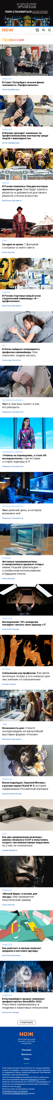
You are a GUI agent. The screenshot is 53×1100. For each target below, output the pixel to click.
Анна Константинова (11, 955)
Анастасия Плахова (10, 629)
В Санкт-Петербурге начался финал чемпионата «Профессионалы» (23, 83)
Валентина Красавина (11, 201)
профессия (7, 79)
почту (18, 1086)
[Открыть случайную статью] (37, 30)
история (6, 669)
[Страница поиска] (43, 30)
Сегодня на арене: (20, 246)
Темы (26, 1059)
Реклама (26, 1050)
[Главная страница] (7, 30)
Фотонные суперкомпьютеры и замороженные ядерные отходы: (23, 567)
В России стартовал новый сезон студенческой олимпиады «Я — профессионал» (21, 298)
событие (6, 292)
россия (5, 183)
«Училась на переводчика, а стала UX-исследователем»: (24, 458)
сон (3, 346)
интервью (6, 558)
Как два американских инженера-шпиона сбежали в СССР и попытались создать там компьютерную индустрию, (26, 841)
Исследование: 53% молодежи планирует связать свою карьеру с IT (24, 623)
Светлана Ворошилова (11, 794)
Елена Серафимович (11, 89)
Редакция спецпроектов (12, 412)
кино (4, 241)
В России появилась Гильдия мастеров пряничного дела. (25, 191)
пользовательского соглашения (15, 1091)
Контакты (26, 1054)
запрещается (33, 1080)
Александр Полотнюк (11, 360)
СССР (4, 834)
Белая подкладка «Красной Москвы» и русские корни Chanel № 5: (25, 785)
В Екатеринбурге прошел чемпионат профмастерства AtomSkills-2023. (25, 1003)
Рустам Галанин (9, 684)
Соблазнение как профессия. (26, 676)
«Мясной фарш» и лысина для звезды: (19, 897)
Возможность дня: (22, 731)
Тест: (21, 405)
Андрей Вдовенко (9, 850)
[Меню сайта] (49, 30)
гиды (4, 724)
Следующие (26, 1022)
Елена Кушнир (8, 252)
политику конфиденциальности (16, 1093)
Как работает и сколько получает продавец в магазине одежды (21, 949)
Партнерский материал (12, 400)
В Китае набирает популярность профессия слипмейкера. (21, 352)
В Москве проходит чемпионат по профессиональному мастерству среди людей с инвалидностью (25, 136)
